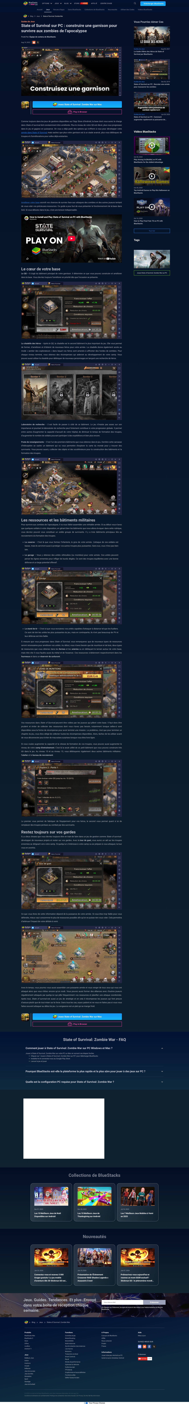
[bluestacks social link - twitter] (154, 1346)
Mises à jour (142, 1335)
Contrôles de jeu (70, 1335)
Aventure (27, 1363)
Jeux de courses (29, 1371)
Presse (104, 1346)
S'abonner (154, 1302)
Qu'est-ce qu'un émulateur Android (113, 1358)
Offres (26, 1343)
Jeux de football (29, 1384)
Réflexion (27, 1368)
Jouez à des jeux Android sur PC (112, 1355)
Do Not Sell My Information (92, 1395)
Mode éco (68, 1351)
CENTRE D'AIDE (106, 3)
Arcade (26, 1366)
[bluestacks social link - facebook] (149, 1346)
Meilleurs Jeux (29, 1358)
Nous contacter (107, 1341)
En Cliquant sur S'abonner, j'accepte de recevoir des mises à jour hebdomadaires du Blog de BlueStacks (132, 1308)
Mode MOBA (69, 1341)
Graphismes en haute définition (75, 1372)
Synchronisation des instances (75, 1346)
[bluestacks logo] (30, 3)
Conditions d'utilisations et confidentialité (36, 1395)
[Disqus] (64, 1128)
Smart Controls (70, 1356)
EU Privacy (80, 1395)
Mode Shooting (70, 1338)
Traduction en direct (71, 1354)
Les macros (69, 1349)
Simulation (28, 1376)
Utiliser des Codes (127, 10)
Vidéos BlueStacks (145, 10)
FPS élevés (68, 1370)
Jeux (48, 10)
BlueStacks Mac (29, 1335)
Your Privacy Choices (97, 1403)
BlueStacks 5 (28, 1338)
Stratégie (27, 1381)
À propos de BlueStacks (109, 1335)
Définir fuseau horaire (72, 1377)
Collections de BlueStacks (94, 10)
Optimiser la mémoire (72, 1364)
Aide (140, 1332)
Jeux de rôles (28, 1374)
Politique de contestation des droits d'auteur (63, 1395)
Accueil (39, 10)
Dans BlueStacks (74, 10)
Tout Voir (152, 231)
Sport (26, 1379)
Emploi (104, 1343)
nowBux (27, 1346)
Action (26, 1360)
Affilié (94, 3)
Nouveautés (112, 10)
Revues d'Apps (58, 10)
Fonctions (69, 1332)
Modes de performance (72, 1362)
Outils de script (70, 1367)
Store (80, 3)
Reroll (67, 1359)
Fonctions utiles (70, 1375)
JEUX (57, 3)
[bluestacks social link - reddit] (144, 1346)
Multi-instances (70, 1343)
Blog (66, 3)
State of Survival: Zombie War (53, 16)
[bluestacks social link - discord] (139, 1346)
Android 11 (28, 1349)
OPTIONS (45, 3)
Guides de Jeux (139, 49)
